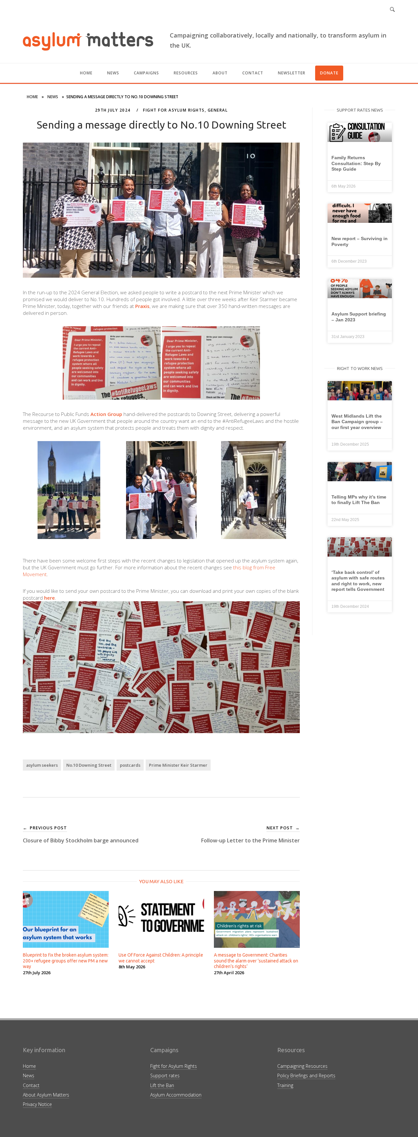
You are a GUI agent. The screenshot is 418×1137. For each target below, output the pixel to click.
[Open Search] (392, 10)
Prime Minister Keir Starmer (178, 765)
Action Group (106, 414)
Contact (252, 73)
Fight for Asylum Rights (174, 110)
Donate (329, 73)
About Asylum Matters (46, 1095)
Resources (186, 73)
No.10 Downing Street (88, 765)
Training (285, 1085)
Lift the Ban (162, 1085)
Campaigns (146, 73)
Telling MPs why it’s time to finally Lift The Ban (358, 499)
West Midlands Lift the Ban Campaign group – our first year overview (357, 421)
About (220, 73)
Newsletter (291, 73)
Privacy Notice (37, 1104)
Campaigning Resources (302, 1066)
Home (86, 73)
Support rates (165, 1075)
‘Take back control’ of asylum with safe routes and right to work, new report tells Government (358, 581)
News (113, 73)
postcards (130, 765)
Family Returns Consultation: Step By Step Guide (356, 163)
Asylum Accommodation (175, 1095)
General (218, 110)
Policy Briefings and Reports (306, 1075)
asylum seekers (42, 765)
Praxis (142, 306)
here (49, 597)
